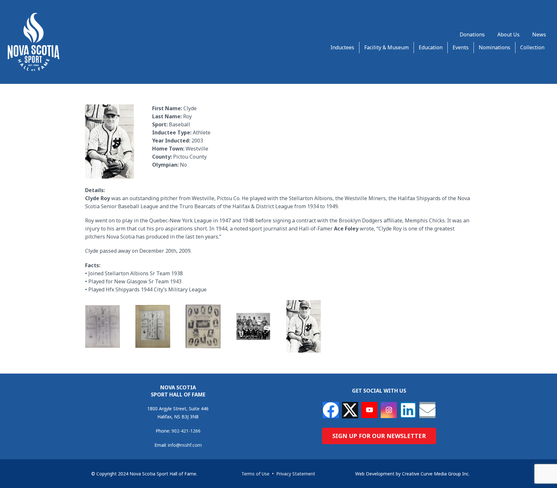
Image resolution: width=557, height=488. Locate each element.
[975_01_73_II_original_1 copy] (102, 326)
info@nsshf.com (185, 445)
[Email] (427, 410)
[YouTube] (369, 410)
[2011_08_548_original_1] (253, 326)
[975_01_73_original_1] (152, 326)
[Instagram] (389, 410)
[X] (350, 410)
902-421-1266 (185, 431)
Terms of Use (255, 474)
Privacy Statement (295, 474)
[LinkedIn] (408, 410)
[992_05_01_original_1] (203, 326)
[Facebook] (331, 410)
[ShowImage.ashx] (303, 326)
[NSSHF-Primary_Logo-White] (33, 42)
